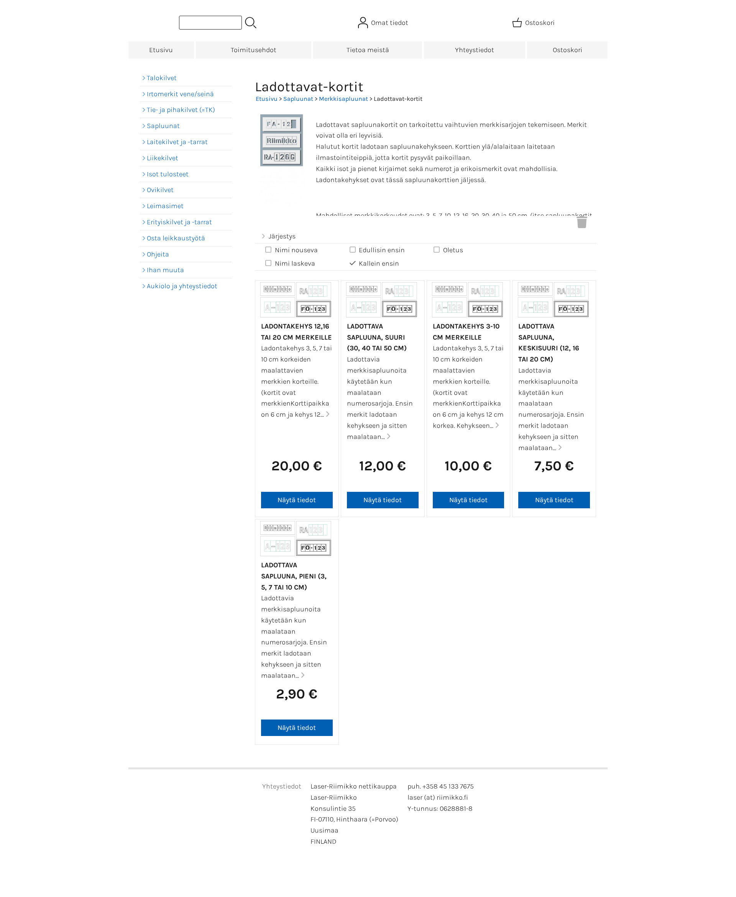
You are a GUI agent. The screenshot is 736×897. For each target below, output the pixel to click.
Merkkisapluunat (343, 98)
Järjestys (282, 236)
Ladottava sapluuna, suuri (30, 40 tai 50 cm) (377, 337)
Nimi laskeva (295, 263)
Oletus (453, 250)
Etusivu (161, 50)
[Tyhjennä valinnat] (582, 224)
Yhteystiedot (474, 50)
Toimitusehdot (253, 50)
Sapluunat (298, 98)
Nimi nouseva (296, 250)
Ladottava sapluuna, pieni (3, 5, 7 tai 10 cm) (294, 576)
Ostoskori (567, 50)
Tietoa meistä (368, 50)
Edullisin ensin (382, 250)
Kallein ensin (379, 263)
